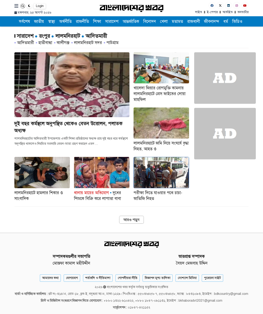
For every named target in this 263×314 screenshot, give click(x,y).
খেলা (164, 21)
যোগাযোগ (72, 278)
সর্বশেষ (24, 21)
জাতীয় (39, 21)
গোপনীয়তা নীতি (127, 278)
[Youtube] (244, 5)
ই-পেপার (212, 12)
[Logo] (131, 8)
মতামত (177, 21)
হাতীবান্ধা (45, 42)
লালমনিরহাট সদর (88, 42)
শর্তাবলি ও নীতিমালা (97, 278)
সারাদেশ (112, 21)
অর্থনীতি (65, 21)
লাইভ (198, 12)
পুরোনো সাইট (212, 278)
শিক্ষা (97, 21)
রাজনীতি (82, 21)
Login (40, 6)
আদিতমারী (25, 42)
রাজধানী (193, 21)
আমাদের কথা (50, 278)
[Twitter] (220, 5)
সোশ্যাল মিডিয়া (187, 278)
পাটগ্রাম (112, 42)
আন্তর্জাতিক (131, 21)
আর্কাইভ (228, 12)
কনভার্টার (243, 12)
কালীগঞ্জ (63, 42)
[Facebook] (212, 5)
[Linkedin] (228, 5)
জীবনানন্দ (211, 21)
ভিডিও (237, 21)
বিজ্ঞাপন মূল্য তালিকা (157, 278)
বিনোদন (149, 21)
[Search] (22, 6)
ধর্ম (225, 21)
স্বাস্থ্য (51, 21)
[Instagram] (236, 5)
